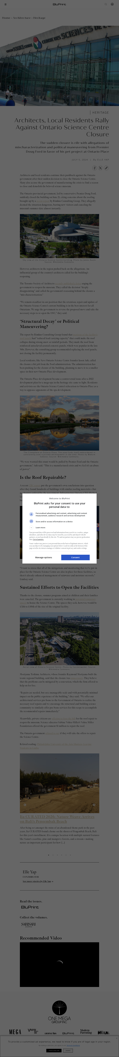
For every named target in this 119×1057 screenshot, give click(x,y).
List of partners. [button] (38, 539)
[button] (59, 528)
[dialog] (59, 528)
